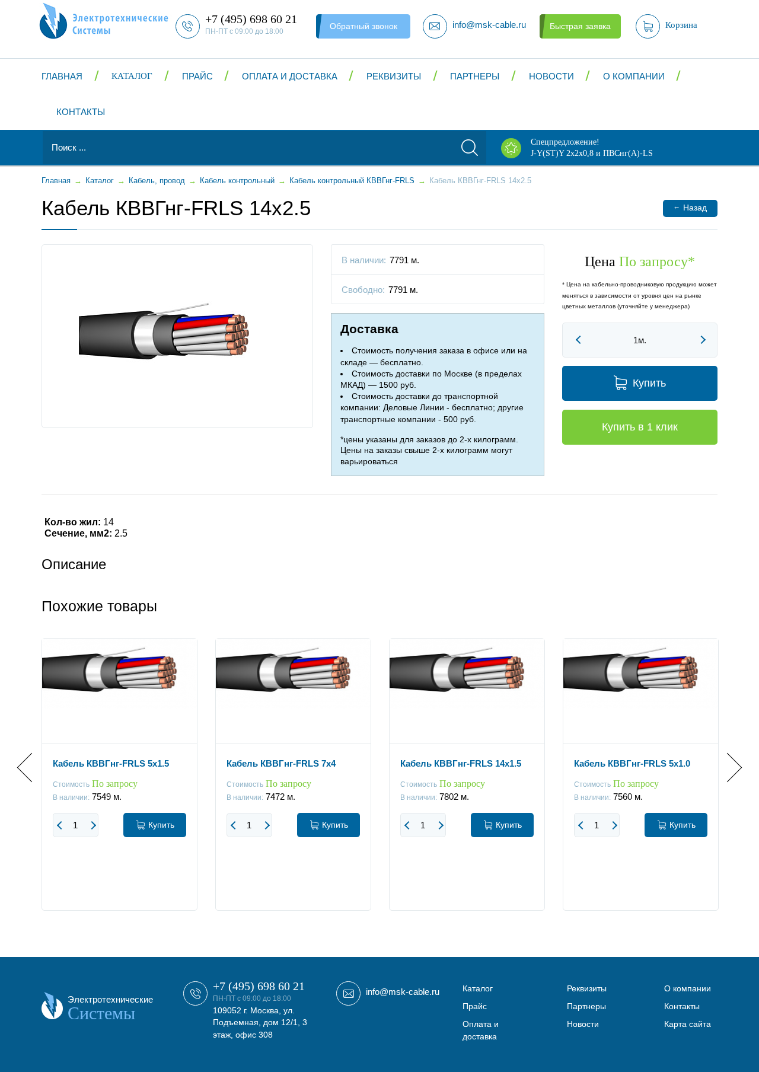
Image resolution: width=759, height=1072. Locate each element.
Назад (690, 207)
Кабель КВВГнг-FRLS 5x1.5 (111, 763)
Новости (551, 76)
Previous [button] (31, 767)
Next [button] (727, 767)
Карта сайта (687, 1024)
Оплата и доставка (289, 76)
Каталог (131, 76)
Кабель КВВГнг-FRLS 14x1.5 (460, 763)
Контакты (80, 112)
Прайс (197, 76)
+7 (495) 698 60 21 (259, 986)
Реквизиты (393, 76)
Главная (62, 76)
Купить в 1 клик (640, 427)
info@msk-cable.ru (402, 992)
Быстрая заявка (580, 26)
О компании (634, 76)
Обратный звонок (363, 26)
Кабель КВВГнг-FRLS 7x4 (281, 763)
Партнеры (474, 76)
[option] (119, 783)
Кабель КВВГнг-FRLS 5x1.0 (632, 763)
